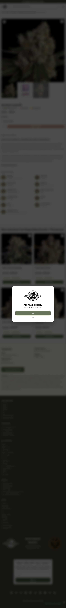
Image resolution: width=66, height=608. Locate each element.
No (33, 317)
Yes (33, 313)
